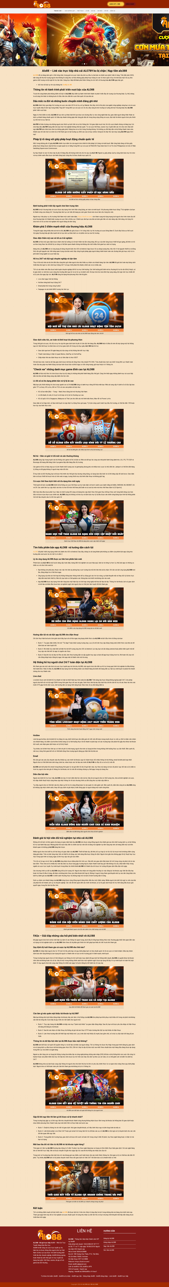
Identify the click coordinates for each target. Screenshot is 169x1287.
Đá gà (93, 11)
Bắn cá (112, 11)
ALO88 (35, 552)
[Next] (163, 40)
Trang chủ (57, 11)
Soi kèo (99, 11)
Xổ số (106, 11)
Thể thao (80, 11)
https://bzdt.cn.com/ (85, 217)
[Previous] (6, 40)
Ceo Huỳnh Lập (70, 11)
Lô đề (87, 11)
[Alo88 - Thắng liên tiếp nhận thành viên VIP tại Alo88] (41, 4)
